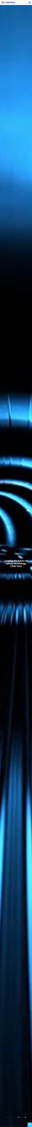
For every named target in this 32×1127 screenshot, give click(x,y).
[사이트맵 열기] (29, 2)
